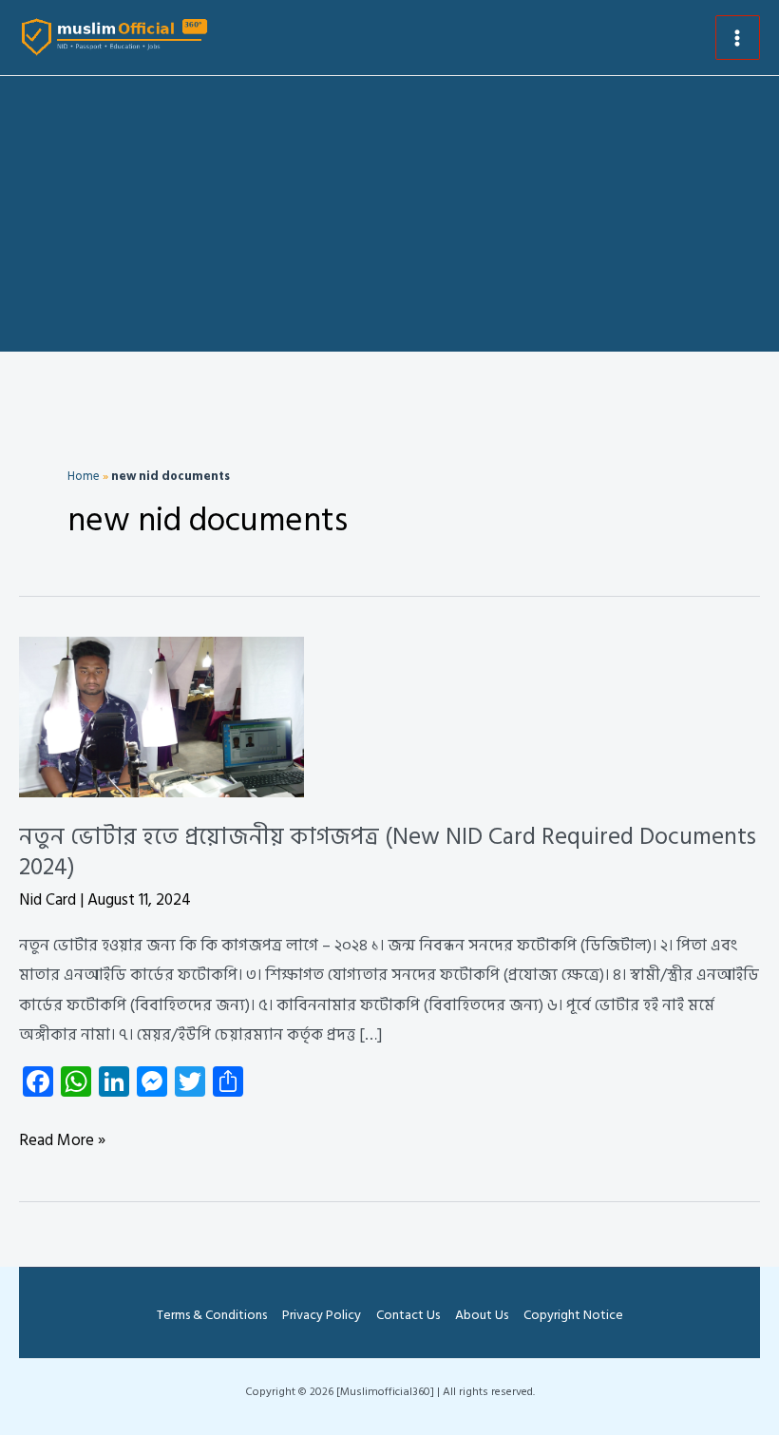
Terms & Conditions (212, 1315)
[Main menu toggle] (738, 38)
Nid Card (47, 900)
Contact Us (408, 1315)
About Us (481, 1315)
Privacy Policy (321, 1315)
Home (83, 476)
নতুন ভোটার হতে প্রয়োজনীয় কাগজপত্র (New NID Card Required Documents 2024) (387, 852)
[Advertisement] (389, 219)
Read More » (62, 1141)
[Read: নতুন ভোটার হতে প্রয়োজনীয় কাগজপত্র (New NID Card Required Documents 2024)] (161, 716)
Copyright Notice (573, 1315)
